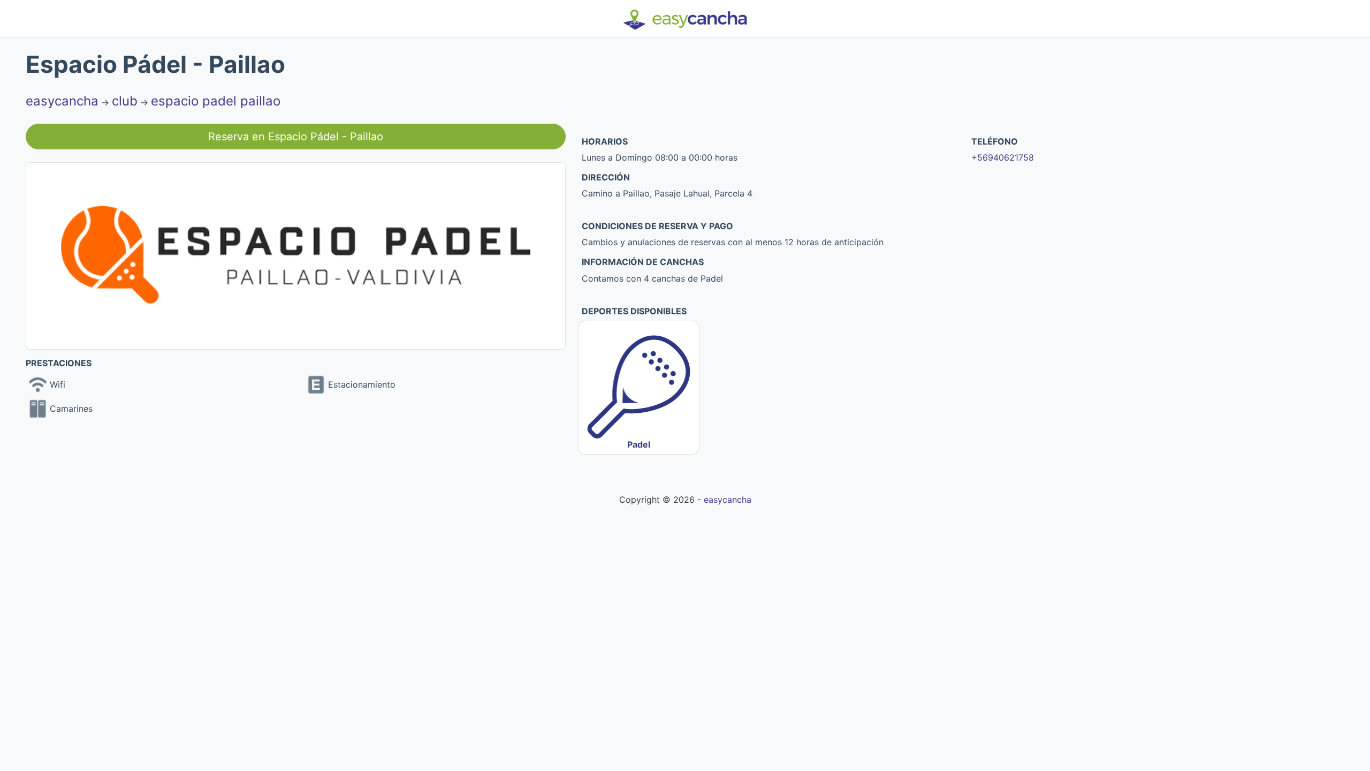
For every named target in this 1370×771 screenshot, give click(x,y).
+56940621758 (1002, 157)
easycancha (62, 101)
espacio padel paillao (215, 101)
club (125, 101)
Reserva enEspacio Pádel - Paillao (295, 136)
